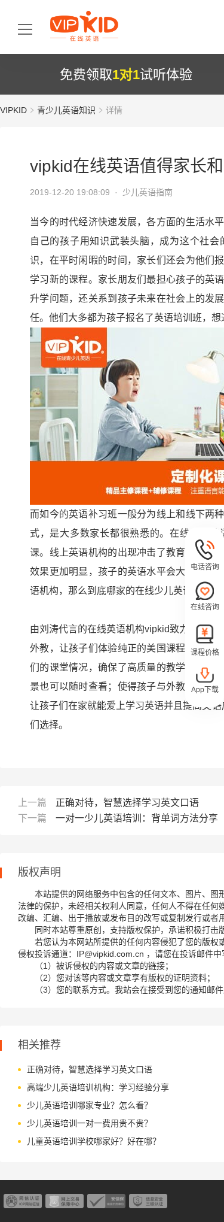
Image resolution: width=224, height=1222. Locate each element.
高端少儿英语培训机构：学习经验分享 (98, 1087)
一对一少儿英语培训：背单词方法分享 (137, 818)
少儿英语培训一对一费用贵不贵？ (89, 1123)
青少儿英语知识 (66, 110)
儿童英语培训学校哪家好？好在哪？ (94, 1141)
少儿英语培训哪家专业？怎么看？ (89, 1105)
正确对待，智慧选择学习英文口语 (127, 803)
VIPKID (13, 110)
